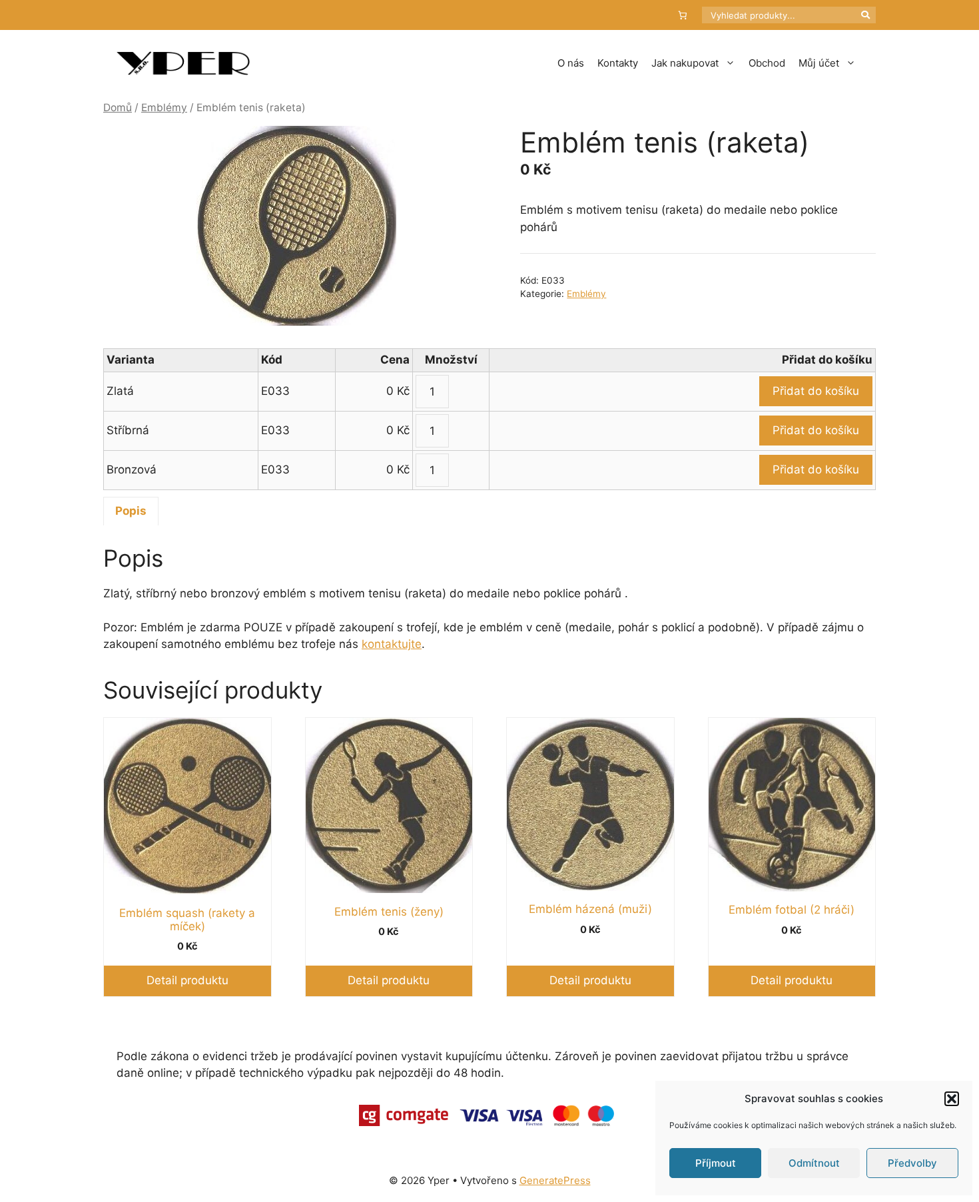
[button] (951, 1098)
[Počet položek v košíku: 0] (683, 15)
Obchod (767, 63)
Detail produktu (187, 980)
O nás (570, 63)
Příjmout (715, 1163)
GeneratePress (555, 1180)
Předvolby (912, 1163)
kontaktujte (392, 644)
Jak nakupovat (685, 63)
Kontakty (617, 63)
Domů (117, 107)
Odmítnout (814, 1163)
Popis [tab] (131, 510)
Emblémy (164, 107)
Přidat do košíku (816, 391)
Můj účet (819, 63)
